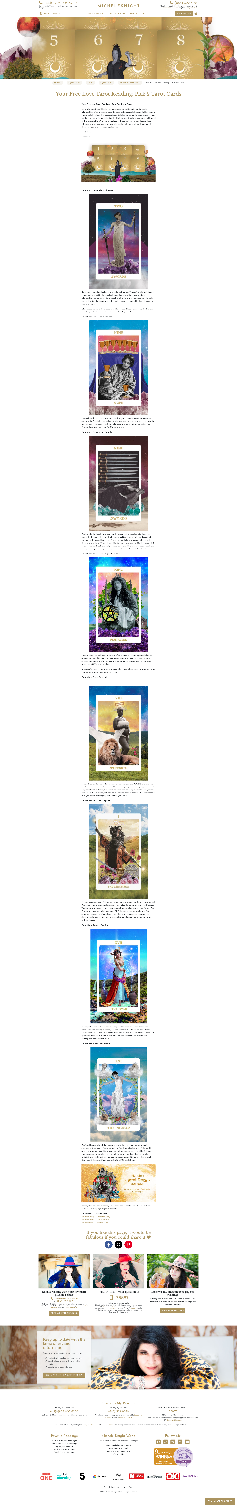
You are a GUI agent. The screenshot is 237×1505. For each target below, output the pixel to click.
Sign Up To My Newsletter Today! (64, 1375)
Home (58, 83)
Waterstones (87, 1223)
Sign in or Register (51, 14)
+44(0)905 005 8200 (60, 3)
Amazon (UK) (87, 1217)
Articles (90, 83)
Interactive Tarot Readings (129, 83)
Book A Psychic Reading (64, 1313)
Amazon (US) (87, 1220)
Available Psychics (221, 1501)
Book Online (184, 14)
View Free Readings (173, 1311)
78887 (122, 1298)
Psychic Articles (74, 83)
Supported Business (170, 8)
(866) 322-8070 (186, 3)
